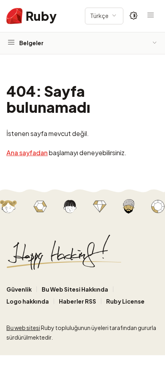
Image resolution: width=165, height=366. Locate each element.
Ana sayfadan (27, 152)
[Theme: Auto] (134, 16)
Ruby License (125, 301)
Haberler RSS (77, 301)
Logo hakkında (27, 301)
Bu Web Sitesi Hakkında (75, 289)
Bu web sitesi (23, 327)
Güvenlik (19, 289)
